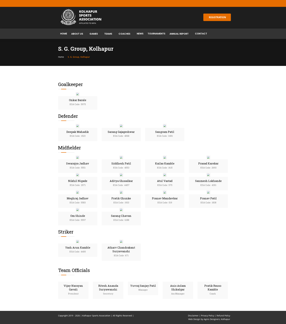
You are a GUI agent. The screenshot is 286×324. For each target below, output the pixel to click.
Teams (108, 33)
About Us (77, 33)
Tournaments (156, 33)
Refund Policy (223, 315)
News (140, 33)
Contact (201, 33)
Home (63, 33)
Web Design (194, 319)
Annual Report (179, 33)
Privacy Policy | (208, 315)
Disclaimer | (194, 315)
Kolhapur (225, 319)
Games (94, 33)
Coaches (124, 33)
